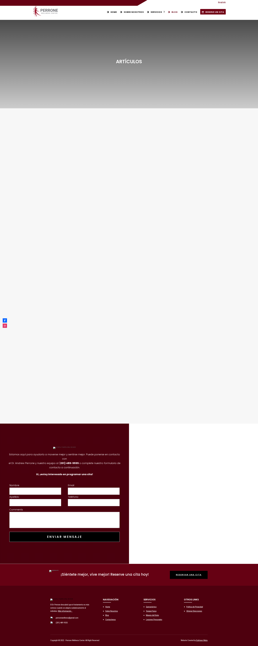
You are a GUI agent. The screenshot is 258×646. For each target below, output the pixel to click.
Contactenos (110, 619)
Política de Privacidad (194, 607)
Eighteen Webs (202, 640)
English (222, 2)
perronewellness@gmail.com (67, 618)
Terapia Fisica (151, 611)
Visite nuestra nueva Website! (53, 381)
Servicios (156, 12)
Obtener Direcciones (194, 611)
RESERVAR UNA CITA (189, 574)
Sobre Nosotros (134, 12)
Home (114, 12)
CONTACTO (190, 12)
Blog (107, 615)
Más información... (65, 611)
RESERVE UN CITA (214, 12)
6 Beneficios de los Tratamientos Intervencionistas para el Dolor (73, 282)
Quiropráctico (151, 607)
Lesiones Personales (154, 619)
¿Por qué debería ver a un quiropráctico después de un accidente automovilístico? (85, 348)
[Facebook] (5, 320)
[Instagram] (5, 325)
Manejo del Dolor (152, 615)
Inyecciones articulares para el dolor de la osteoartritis (68, 248)
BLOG (175, 12)
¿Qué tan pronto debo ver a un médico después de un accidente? (75, 315)
